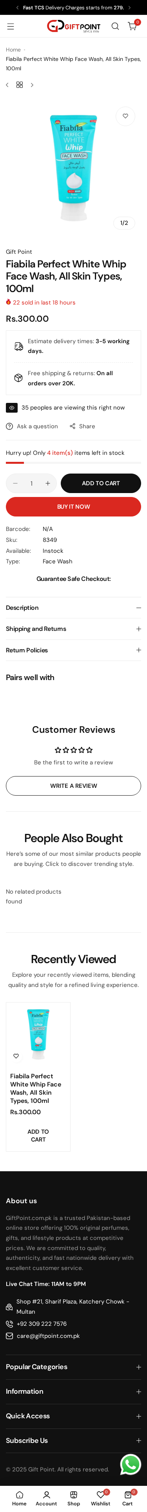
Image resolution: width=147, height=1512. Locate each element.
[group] (73, 168)
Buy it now (73, 507)
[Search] (115, 26)
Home (13, 49)
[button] (17, 8)
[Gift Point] (73, 26)
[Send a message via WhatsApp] (130, 1464)
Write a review (73, 786)
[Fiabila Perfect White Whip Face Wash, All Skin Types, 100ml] (38, 1034)
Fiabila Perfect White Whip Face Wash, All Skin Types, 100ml (35, 1088)
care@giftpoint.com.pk (48, 1336)
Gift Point (19, 252)
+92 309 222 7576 (42, 1324)
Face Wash (58, 561)
